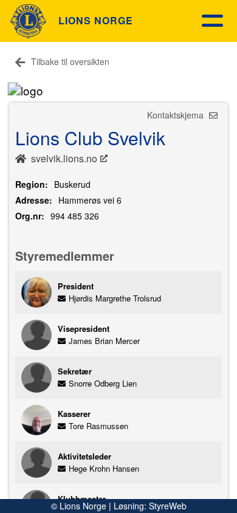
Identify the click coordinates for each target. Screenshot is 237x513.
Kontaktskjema (176, 115)
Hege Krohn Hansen (104, 468)
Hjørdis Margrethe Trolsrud (115, 298)
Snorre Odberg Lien (103, 383)
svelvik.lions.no (64, 158)
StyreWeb (168, 506)
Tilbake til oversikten (70, 61)
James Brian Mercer (104, 340)
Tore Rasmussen (98, 426)
